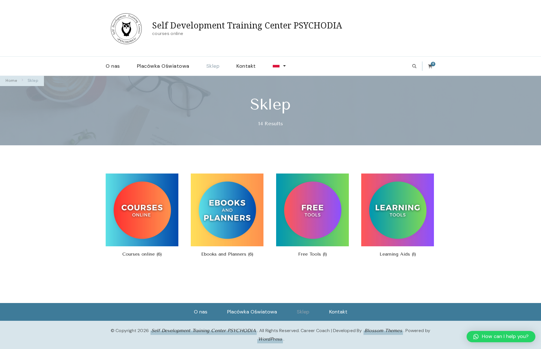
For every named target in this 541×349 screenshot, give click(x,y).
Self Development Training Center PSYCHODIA (247, 25)
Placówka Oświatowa (163, 66)
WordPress (270, 339)
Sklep (213, 66)
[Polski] (281, 66)
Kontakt (246, 66)
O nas (113, 66)
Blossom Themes (383, 330)
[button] (501, 336)
